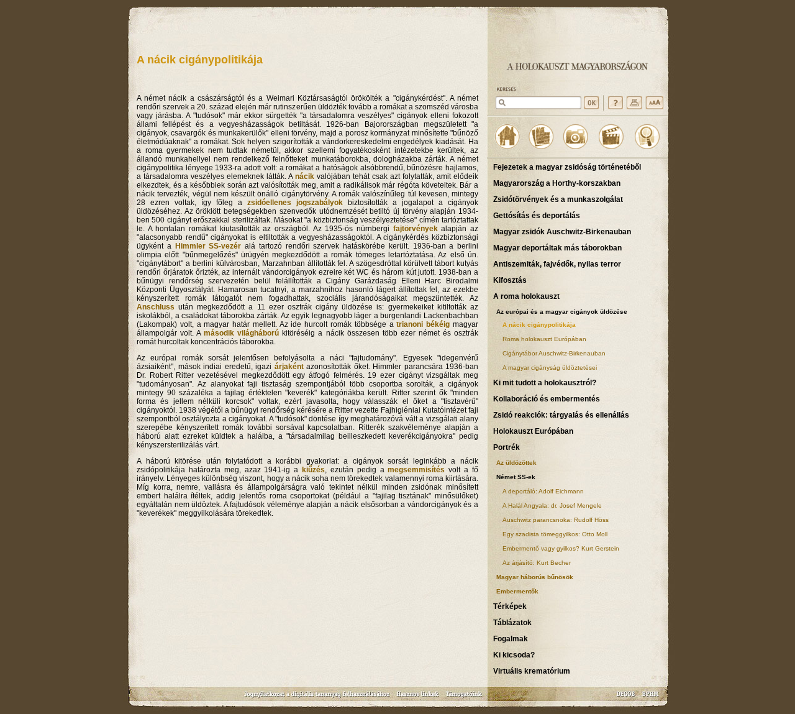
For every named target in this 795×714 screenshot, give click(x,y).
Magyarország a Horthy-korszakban (556, 183)
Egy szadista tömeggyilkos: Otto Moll (554, 534)
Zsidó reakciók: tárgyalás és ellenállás (561, 415)
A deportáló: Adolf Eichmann (543, 491)
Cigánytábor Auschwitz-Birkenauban (554, 353)
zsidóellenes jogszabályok (295, 202)
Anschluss (156, 307)
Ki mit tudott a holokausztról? (544, 382)
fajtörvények (415, 228)
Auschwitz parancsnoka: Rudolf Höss (555, 519)
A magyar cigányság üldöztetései (549, 367)
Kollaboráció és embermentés (546, 399)
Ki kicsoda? (514, 655)
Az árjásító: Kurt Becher (536, 562)
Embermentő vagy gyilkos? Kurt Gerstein (560, 548)
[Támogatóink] (464, 698)
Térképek (510, 606)
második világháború (241, 333)
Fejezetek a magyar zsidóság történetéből (567, 167)
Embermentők (517, 591)
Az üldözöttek (516, 462)
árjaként (289, 366)
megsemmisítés (416, 469)
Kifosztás (510, 280)
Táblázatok (512, 622)
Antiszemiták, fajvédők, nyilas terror (557, 264)
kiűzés (313, 469)
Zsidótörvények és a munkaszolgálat (558, 199)
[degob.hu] (627, 698)
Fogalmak (510, 638)
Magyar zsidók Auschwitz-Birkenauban (562, 231)
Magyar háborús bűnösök (534, 577)
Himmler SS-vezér (208, 246)
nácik (304, 176)
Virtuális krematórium (531, 671)
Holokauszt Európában (533, 431)
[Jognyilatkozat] (318, 698)
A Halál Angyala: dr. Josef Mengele (552, 505)
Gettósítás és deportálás (536, 215)
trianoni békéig (423, 324)
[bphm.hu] (650, 698)
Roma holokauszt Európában (544, 339)
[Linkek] (418, 698)
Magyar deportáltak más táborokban (557, 248)
